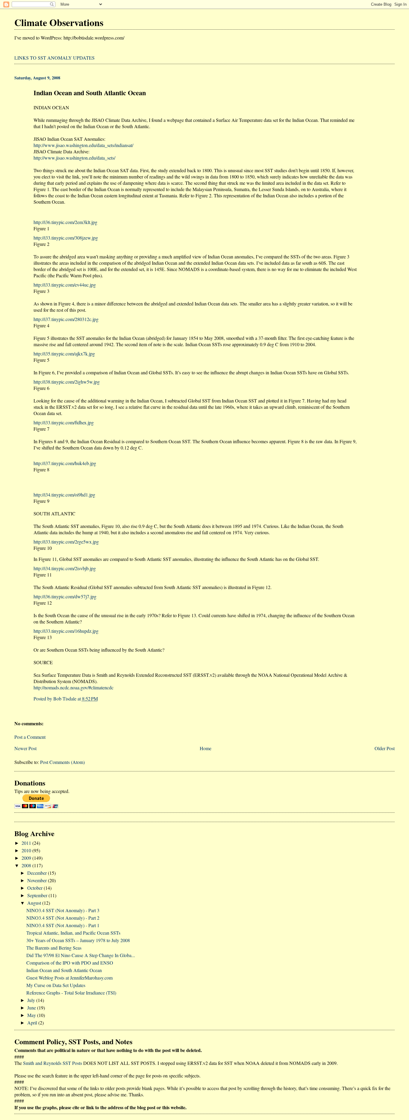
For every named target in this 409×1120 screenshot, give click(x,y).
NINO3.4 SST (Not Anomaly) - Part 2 (62, 918)
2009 (27, 858)
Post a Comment (30, 737)
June (32, 1007)
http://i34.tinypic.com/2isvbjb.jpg (65, 568)
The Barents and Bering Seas (53, 948)
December (37, 873)
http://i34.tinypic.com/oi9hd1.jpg (64, 494)
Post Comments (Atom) (62, 762)
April (32, 1022)
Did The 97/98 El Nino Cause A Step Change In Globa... (80, 955)
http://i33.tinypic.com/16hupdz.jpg (66, 631)
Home (205, 748)
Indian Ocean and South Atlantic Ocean (64, 970)
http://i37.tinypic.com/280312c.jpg (66, 319)
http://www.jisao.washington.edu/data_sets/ (74, 158)
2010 (27, 850)
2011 (27, 843)
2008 (27, 865)
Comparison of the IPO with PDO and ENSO (69, 962)
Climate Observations (58, 22)
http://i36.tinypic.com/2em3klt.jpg (65, 222)
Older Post (385, 748)
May (32, 1015)
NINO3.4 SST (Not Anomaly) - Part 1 (62, 925)
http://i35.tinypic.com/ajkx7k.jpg (64, 353)
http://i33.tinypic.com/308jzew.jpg (66, 237)
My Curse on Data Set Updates (55, 985)
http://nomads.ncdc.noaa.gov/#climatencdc (73, 687)
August (34, 903)
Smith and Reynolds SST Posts (52, 1063)
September (38, 895)
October (35, 888)
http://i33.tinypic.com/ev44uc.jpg (65, 284)
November (37, 880)
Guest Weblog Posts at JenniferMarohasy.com (69, 977)
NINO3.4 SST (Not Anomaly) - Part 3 (62, 910)
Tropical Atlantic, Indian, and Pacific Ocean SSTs (73, 933)
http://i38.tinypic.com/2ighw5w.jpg (67, 382)
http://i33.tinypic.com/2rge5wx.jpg (66, 541)
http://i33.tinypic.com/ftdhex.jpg (64, 422)
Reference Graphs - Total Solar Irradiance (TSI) (71, 992)
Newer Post (25, 748)
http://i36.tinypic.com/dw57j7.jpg (65, 596)
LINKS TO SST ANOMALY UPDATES (54, 58)
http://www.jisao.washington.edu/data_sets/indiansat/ (83, 145)
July (31, 1000)
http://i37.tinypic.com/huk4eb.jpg (65, 463)
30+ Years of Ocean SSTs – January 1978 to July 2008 (78, 940)
